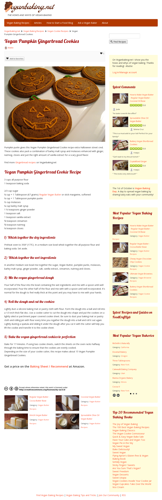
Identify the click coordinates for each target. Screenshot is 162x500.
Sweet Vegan (119, 452)
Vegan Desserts (120, 474)
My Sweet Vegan (121, 446)
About (105, 22)
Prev (114, 395)
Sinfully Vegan (119, 461)
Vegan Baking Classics (123, 430)
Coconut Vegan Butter (90, 397)
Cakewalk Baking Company (124, 369)
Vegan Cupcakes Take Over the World (131, 483)
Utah (123, 373)
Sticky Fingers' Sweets (123, 465)
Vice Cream (118, 487)
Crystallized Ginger (138, 161)
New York (125, 364)
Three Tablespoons (121, 360)
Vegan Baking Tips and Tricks (81, 495)
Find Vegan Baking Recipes (50, 495)
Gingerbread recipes (25, 162)
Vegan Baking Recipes (18, 22)
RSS (124, 495)
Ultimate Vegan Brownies (141, 273)
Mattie (10, 47)
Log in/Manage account (124, 72)
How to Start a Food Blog (60, 22)
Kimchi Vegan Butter (38, 415)
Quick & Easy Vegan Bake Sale (128, 436)
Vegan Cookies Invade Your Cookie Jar (132, 480)
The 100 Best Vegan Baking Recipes (130, 427)
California (125, 347)
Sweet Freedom (120, 471)
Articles (38, 22)
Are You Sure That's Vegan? (126, 468)
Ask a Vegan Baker (87, 22)
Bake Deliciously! (121, 449)
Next (118, 395)
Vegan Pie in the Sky (122, 442)
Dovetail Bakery (119, 352)
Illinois (123, 382)
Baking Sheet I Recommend (49, 366)
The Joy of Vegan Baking (125, 424)
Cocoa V (116, 386)
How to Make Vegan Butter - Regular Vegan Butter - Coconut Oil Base (142, 97)
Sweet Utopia (119, 477)
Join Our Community (109, 495)
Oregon (124, 356)
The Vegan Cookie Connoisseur (128, 433)
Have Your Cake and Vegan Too (128, 439)
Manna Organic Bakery (122, 378)
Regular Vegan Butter (50, 194)
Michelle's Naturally (121, 343)
